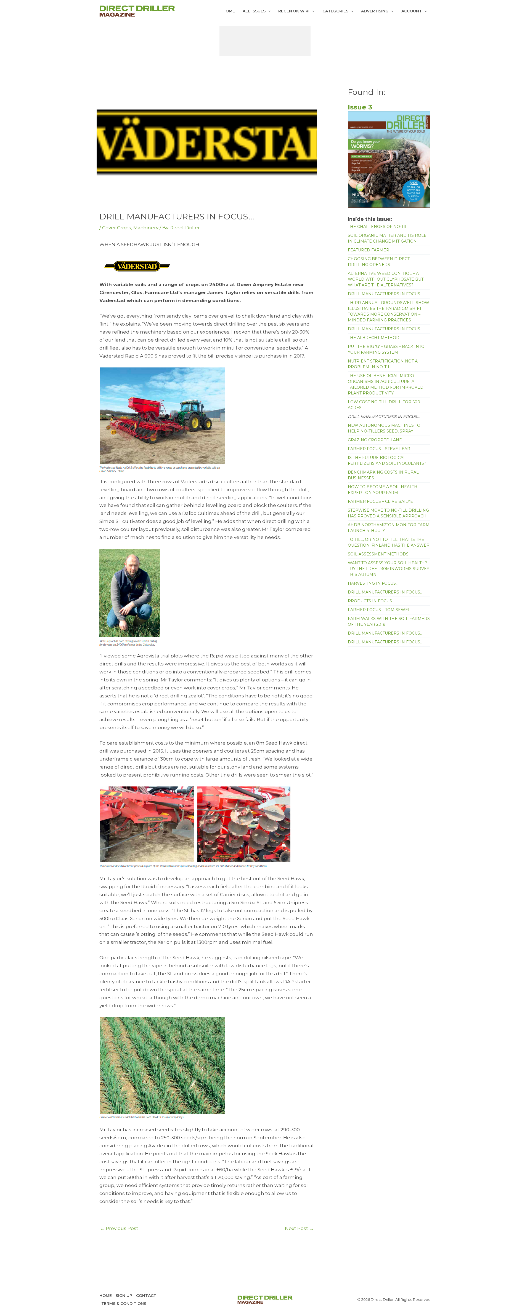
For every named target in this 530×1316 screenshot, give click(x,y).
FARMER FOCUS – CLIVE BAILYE (380, 501)
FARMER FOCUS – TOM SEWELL (380, 609)
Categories (335, 11)
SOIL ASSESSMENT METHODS (378, 554)
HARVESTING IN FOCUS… (373, 583)
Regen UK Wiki (293, 11)
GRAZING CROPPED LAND (375, 439)
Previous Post (119, 1228)
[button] (268, 11)
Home (228, 11)
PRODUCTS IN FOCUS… (371, 600)
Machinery (145, 227)
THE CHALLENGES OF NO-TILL (379, 226)
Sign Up (124, 1295)
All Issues (254, 11)
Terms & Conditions (123, 1303)
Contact (146, 1295)
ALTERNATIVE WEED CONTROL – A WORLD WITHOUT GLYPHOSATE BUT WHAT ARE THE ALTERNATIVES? (385, 279)
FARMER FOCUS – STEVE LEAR (379, 448)
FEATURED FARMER (368, 250)
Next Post (299, 1228)
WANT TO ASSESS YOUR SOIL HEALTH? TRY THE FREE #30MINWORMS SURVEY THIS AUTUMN (388, 568)
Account (411, 11)
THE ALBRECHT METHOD (373, 337)
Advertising (374, 11)
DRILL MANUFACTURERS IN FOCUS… (385, 293)
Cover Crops (116, 227)
